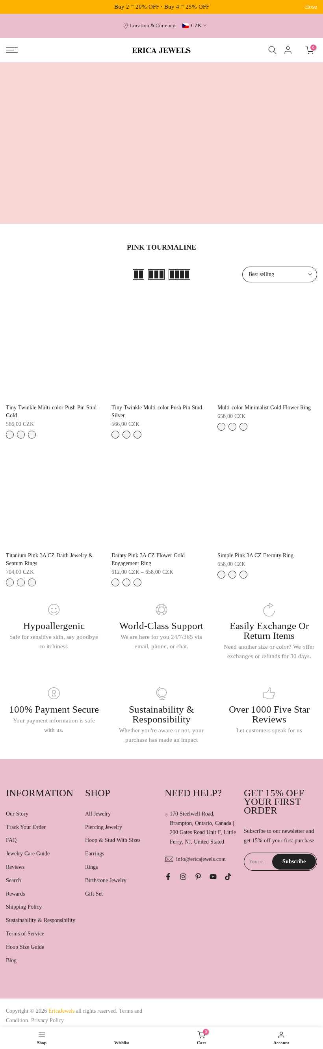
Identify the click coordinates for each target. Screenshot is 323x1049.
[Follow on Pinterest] (198, 876)
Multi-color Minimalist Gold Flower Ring (264, 408)
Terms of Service (25, 934)
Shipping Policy (24, 907)
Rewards (15, 894)
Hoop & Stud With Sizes (112, 840)
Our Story (17, 814)
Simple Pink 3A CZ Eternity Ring (255, 555)
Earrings (94, 854)
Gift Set (94, 894)
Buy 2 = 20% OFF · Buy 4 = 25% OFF (161, 7)
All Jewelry (98, 814)
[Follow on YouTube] (213, 876)
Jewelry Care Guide (28, 854)
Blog (11, 960)
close (12, 7)
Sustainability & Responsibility (40, 920)
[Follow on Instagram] (183, 876)
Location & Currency (152, 25)
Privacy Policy (47, 1020)
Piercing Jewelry (103, 827)
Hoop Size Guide (25, 947)
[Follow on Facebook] (168, 876)
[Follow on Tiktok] (228, 876)
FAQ (11, 840)
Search (13, 880)
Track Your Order (26, 827)
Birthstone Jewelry (105, 880)
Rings (91, 867)
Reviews (15, 867)
